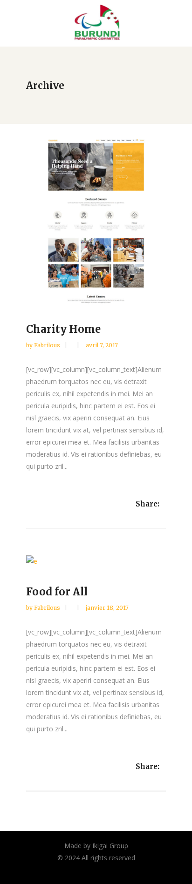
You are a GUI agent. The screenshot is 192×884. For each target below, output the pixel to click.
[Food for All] (96, 560)
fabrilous (48, 345)
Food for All (57, 591)
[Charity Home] (96, 221)
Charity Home (63, 329)
